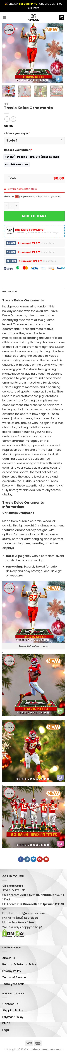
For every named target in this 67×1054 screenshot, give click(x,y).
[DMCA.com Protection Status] (13, 933)
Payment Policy (12, 1017)
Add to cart (34, 216)
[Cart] (62, 17)
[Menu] (4, 17)
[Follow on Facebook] (21, 859)
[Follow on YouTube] (46, 859)
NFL (6, 104)
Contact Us (10, 1004)
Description (9, 291)
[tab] (33, 291)
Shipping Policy (12, 1010)
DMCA (6, 1023)
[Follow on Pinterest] (40, 859)
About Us (8, 958)
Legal (6, 1030)
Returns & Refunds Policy (19, 964)
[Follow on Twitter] (33, 859)
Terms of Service (14, 977)
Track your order (14, 984)
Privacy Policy (11, 971)
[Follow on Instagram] (27, 859)
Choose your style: (17, 133)
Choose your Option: (18, 150)
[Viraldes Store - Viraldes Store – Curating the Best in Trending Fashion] (33, 17)
